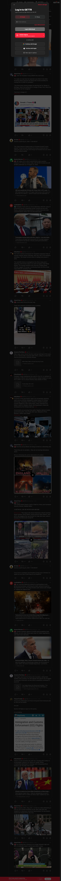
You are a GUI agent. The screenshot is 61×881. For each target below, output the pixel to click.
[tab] (22, 17)
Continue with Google (31, 44)
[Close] (14, 4)
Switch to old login (42, 4)
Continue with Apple (31, 48)
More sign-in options (31, 52)
